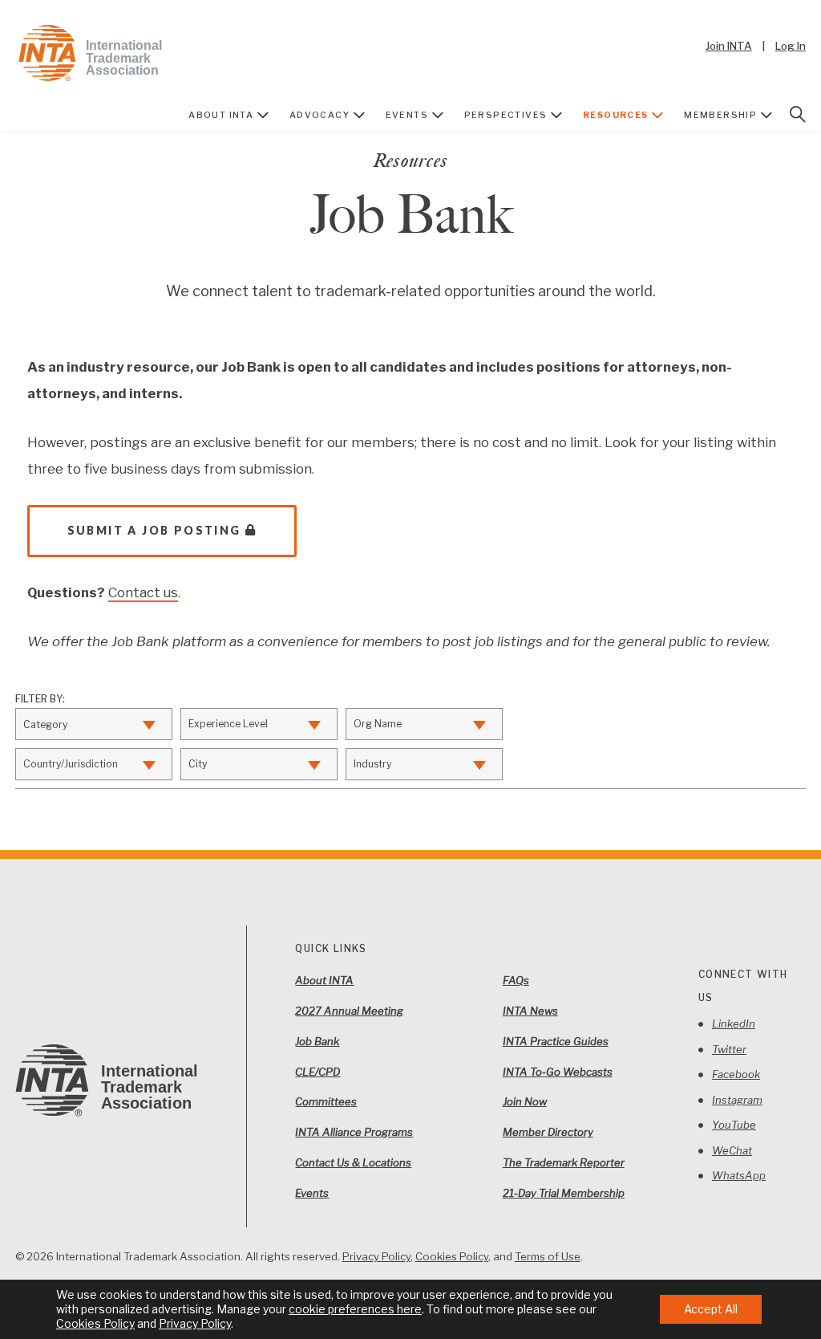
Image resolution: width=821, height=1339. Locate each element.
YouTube (734, 1124)
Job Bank (317, 1041)
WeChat (732, 1150)
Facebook (736, 1074)
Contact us (143, 592)
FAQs (516, 980)
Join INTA (729, 45)
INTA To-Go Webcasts (558, 1071)
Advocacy (319, 115)
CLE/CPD (317, 1071)
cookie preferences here (355, 1309)
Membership (720, 115)
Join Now (525, 1101)
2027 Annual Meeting (349, 1010)
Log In (790, 45)
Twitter (729, 1049)
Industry (372, 764)
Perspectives (506, 115)
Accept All (711, 1309)
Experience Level (228, 724)
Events (407, 115)
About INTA (220, 115)
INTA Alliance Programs (354, 1131)
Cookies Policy (451, 1256)
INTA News (530, 1010)
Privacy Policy (376, 1256)
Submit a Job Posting (154, 530)
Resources (616, 115)
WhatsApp (739, 1175)
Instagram (737, 1099)
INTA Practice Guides (556, 1041)
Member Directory (548, 1131)
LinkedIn (733, 1023)
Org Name (378, 724)
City (197, 764)
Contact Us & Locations (353, 1162)
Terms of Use (547, 1256)
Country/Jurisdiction (70, 764)
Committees (326, 1101)
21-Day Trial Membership (564, 1192)
